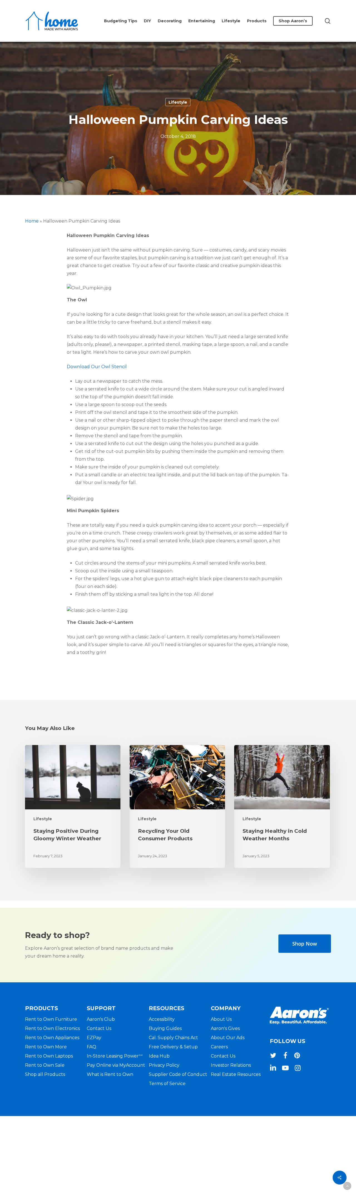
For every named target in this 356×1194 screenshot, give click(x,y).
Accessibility (162, 1019)
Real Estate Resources (236, 1074)
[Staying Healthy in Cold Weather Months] (282, 806)
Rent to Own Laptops (49, 1056)
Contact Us (99, 1028)
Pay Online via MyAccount (116, 1065)
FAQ (91, 1046)
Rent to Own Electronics (52, 1028)
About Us (221, 1019)
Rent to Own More (46, 1046)
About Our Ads (227, 1037)
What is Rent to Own (110, 1074)
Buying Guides (165, 1028)
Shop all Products (45, 1074)
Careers (219, 1046)
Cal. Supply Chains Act (173, 1037)
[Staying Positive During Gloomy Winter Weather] (72, 806)
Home (32, 221)
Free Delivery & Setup (173, 1046)
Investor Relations (231, 1065)
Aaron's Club (101, 1019)
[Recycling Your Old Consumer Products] (177, 806)
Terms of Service (167, 1083)
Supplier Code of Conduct (178, 1074)
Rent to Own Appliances (52, 1037)
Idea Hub (159, 1056)
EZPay (94, 1037)
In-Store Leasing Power (115, 1056)
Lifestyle (178, 102)
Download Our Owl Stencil (97, 366)
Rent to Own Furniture (51, 1019)
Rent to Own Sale (45, 1065)
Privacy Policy (164, 1065)
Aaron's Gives (225, 1028)
